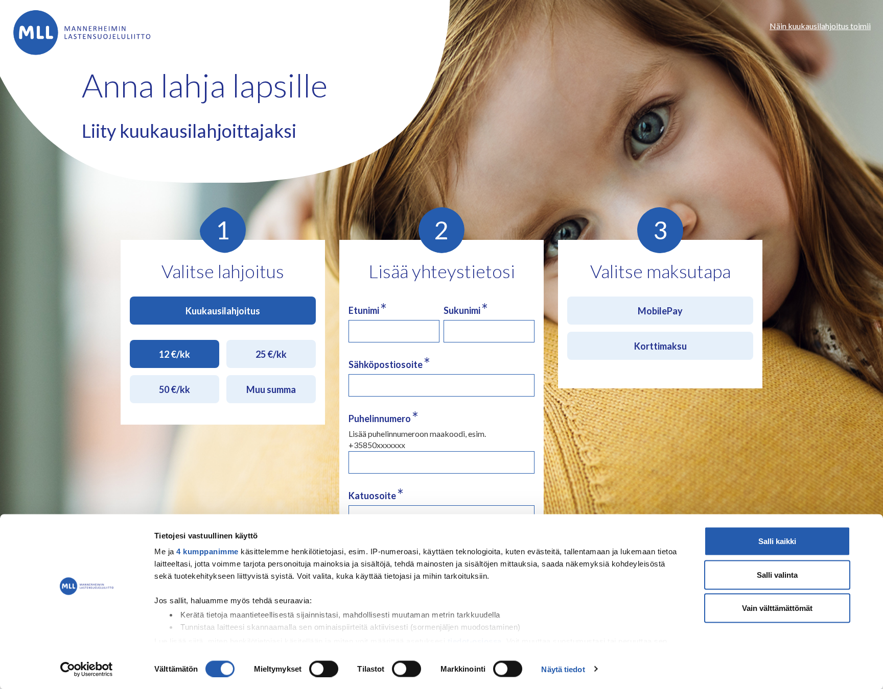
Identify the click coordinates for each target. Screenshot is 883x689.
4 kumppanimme (207, 551)
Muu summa (271, 389)
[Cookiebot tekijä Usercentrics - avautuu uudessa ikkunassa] (86, 669)
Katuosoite (376, 495)
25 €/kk (271, 354)
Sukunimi (466, 310)
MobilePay (660, 310)
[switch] (323, 668)
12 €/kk (174, 354)
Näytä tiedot (563, 669)
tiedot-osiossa (475, 640)
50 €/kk (174, 389)
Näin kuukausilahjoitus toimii (820, 26)
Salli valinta (777, 574)
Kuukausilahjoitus (222, 310)
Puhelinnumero (383, 418)
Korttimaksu (660, 346)
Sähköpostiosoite (389, 364)
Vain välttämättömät (777, 608)
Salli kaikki (777, 541)
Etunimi (367, 310)
